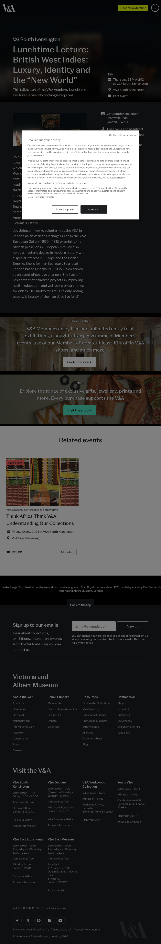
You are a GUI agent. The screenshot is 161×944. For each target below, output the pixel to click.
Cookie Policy (117, 177)
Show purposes (65, 209)
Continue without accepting (122, 135)
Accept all (94, 209)
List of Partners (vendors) (41, 197)
